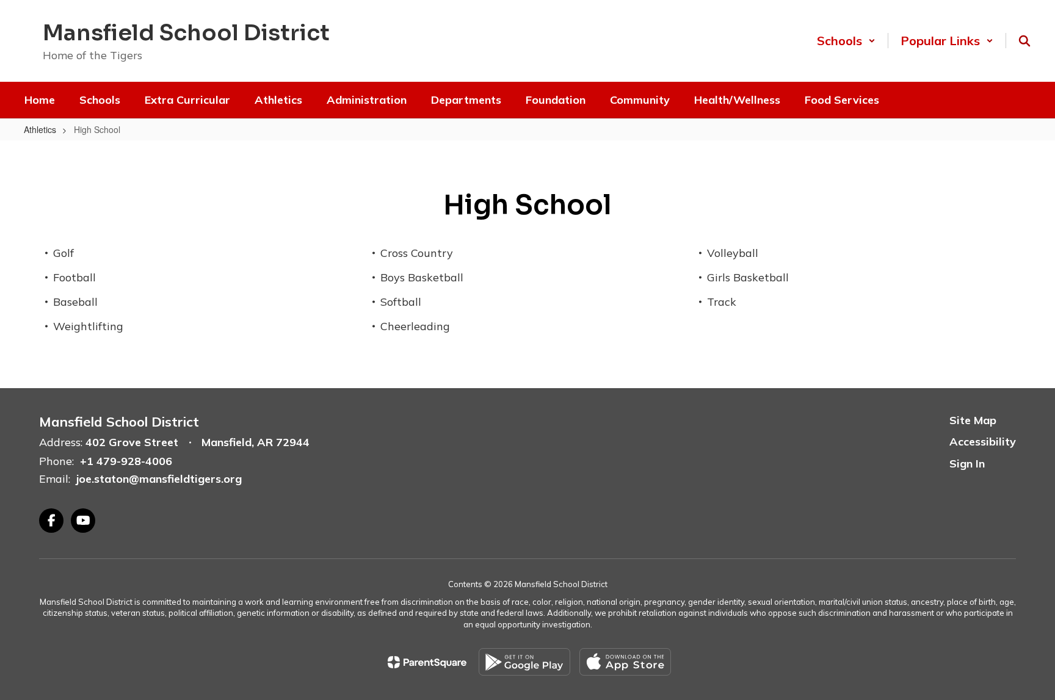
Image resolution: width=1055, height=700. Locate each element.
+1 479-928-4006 (126, 461)
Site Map (972, 420)
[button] (846, 40)
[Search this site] (1024, 41)
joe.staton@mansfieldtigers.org (159, 479)
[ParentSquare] (427, 662)
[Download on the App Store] (625, 662)
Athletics (40, 129)
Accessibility (982, 442)
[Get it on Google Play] (524, 662)
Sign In (967, 463)
